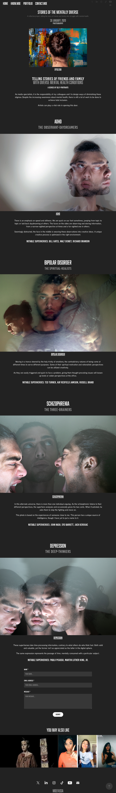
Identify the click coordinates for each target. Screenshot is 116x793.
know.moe (16, 3)
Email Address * (29, 681)
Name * (26, 670)
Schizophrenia (58, 496)
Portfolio (28, 3)
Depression (58, 637)
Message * (27, 692)
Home (5, 3)
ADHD (58, 213)
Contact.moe (41, 3)
